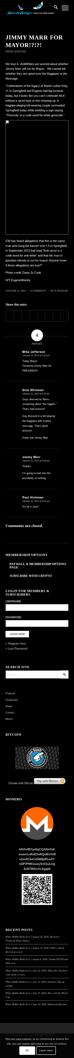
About (9, 706)
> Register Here (16, 643)
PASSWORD (13, 617)
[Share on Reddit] (57, 315)
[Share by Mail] (64, 315)
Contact (10, 712)
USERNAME (13, 601)
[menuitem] (54, 8)
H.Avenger (61, 290)
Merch (9, 719)
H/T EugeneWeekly (18, 280)
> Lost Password (16, 648)
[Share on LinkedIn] (33, 315)
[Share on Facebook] (10, 315)
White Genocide (16, 51)
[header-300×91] (31, 8)
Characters (12, 699)
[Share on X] (18, 315)
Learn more (46, 1050)
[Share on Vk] (49, 315)
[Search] (54, 8)
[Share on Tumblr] (41, 315)
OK (27, 1050)
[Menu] (63, 8)
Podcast (10, 693)
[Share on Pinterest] (25, 315)
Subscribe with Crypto (30, 575)
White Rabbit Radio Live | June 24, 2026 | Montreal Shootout (36, 1004)
